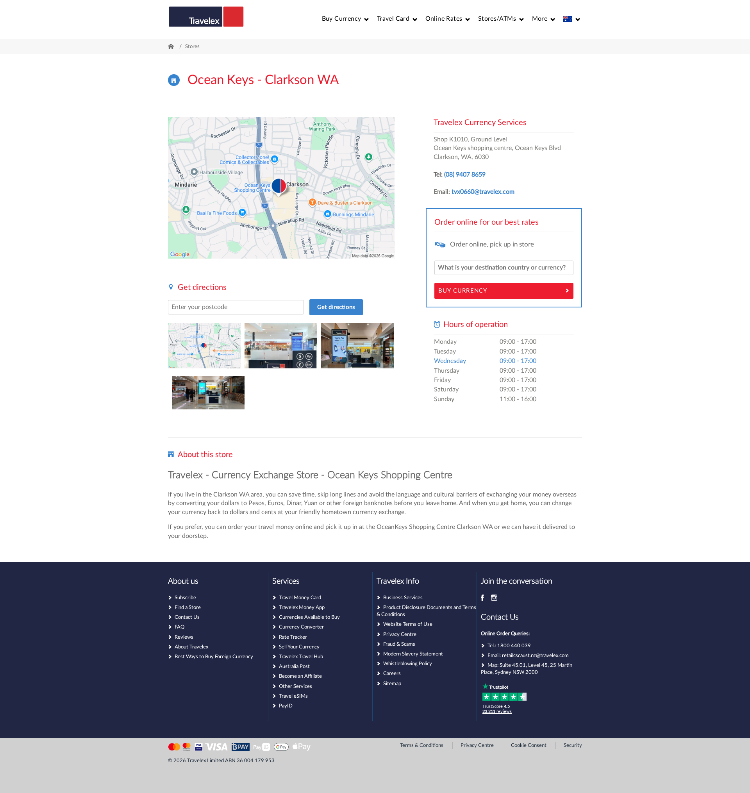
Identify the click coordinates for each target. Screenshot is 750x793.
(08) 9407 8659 (465, 174)
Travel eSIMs (293, 696)
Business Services (403, 597)
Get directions (336, 307)
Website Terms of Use (407, 624)
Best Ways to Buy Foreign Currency (214, 656)
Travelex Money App (302, 607)
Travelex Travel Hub (301, 656)
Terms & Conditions (421, 745)
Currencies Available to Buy (309, 617)
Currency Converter (301, 627)
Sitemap (392, 683)
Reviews (184, 637)
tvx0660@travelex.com (483, 192)
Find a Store (188, 607)
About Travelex (191, 647)
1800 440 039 (514, 645)
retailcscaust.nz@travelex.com (535, 655)
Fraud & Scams (399, 644)
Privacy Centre (399, 634)
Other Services (295, 686)
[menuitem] (345, 19)
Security (573, 745)
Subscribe (185, 597)
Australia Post (294, 666)
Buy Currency (462, 291)
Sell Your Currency (299, 647)
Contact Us (187, 617)
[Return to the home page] (206, 20)
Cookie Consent (528, 745)
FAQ (179, 627)
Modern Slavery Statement (413, 654)
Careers (392, 673)
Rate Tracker (293, 637)
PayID (286, 706)
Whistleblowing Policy (407, 663)
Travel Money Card (300, 597)
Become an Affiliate (300, 676)
